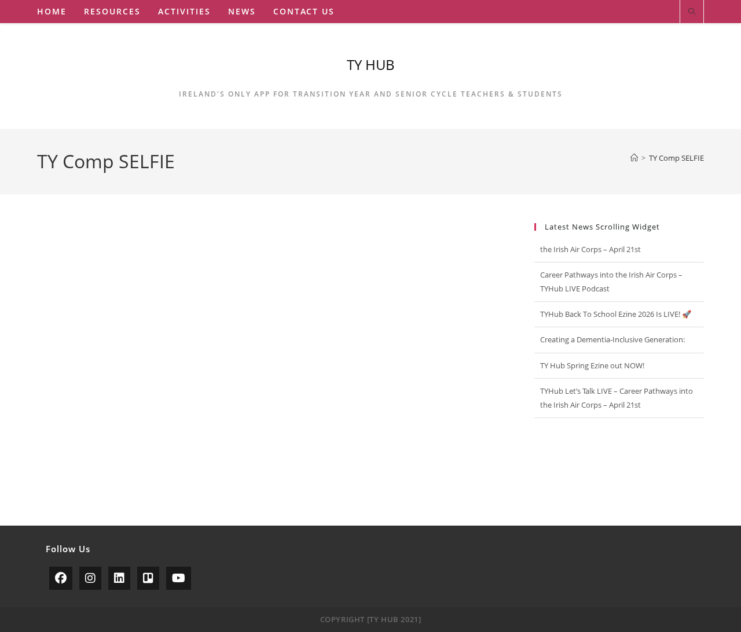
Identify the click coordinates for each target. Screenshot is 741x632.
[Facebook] (60, 578)
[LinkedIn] (119, 578)
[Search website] (692, 12)
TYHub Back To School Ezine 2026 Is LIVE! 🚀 (615, 295)
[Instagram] (90, 578)
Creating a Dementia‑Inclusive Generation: (612, 321)
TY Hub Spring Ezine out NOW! (592, 347)
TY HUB (371, 64)
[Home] (634, 158)
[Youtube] (178, 578)
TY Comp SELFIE (676, 158)
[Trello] (148, 578)
